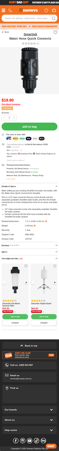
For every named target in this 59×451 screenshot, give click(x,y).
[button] (6, 282)
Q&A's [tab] (4, 252)
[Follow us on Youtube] (29, 440)
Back (7, 32)
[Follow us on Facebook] (15, 440)
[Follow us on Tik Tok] (36, 440)
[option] (15, 277)
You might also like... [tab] (12, 258)
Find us (29, 387)
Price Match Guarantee (11, 104)
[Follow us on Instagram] (22, 440)
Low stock (7, 108)
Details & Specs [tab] (9, 186)
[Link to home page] (29, 11)
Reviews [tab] (6, 245)
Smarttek (30, 34)
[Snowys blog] (43, 440)
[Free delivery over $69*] (14, 26)
